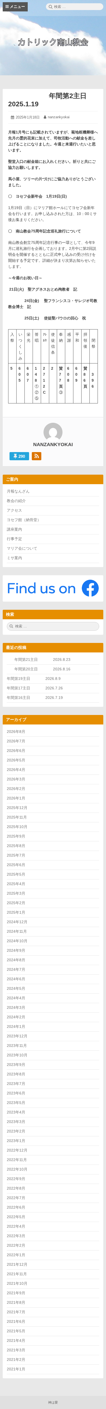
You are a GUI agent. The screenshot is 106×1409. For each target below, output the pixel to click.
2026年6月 (16, 750)
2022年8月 (16, 1188)
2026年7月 (16, 741)
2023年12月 (17, 1036)
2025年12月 (17, 807)
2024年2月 (16, 1017)
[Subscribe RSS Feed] (36, 456)
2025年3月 (16, 893)
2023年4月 (16, 1112)
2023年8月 (16, 1074)
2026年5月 (16, 760)
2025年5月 (16, 874)
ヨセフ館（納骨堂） (24, 520)
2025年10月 (17, 827)
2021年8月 (16, 1302)
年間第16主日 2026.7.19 (37, 697)
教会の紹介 (16, 501)
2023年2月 (16, 1131)
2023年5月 (16, 1102)
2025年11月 (17, 817)
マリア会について (22, 548)
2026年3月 (16, 779)
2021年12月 (17, 1264)
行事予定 (14, 539)
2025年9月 (16, 836)
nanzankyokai (59, 117)
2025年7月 (16, 855)
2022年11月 (17, 1160)
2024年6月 (16, 979)
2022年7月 (16, 1198)
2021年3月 (16, 1350)
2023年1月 (16, 1141)
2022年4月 (16, 1226)
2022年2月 (16, 1245)
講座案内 (14, 529)
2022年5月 (16, 1217)
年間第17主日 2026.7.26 (37, 688)
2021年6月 (16, 1321)
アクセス (14, 510)
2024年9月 (16, 950)
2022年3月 (16, 1236)
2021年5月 (16, 1331)
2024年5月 (16, 988)
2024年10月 (17, 941)
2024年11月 (17, 931)
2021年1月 (16, 1369)
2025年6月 (16, 865)
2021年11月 (17, 1274)
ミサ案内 (14, 558)
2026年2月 (16, 788)
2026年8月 (16, 731)
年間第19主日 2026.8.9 (35, 678)
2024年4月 (16, 998)
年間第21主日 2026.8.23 (46, 659)
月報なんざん (18, 491)
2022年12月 (17, 1150)
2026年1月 (16, 798)
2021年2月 (16, 1359)
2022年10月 (17, 1169)
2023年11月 (17, 1045)
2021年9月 (16, 1293)
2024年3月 (16, 1007)
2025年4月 (16, 884)
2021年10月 (17, 1283)
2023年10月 (17, 1055)
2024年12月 (17, 922)
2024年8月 (16, 960)
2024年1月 (16, 1026)
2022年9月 (16, 1179)
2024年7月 (16, 969)
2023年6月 (16, 1093)
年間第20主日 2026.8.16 (42, 669)
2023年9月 (16, 1064)
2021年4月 (16, 1340)
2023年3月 (16, 1121)
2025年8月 (16, 846)
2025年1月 (16, 912)
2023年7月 (16, 1083)
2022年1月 (16, 1255)
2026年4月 (16, 769)
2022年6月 (16, 1207)
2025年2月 (16, 903)
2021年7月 (16, 1312)
